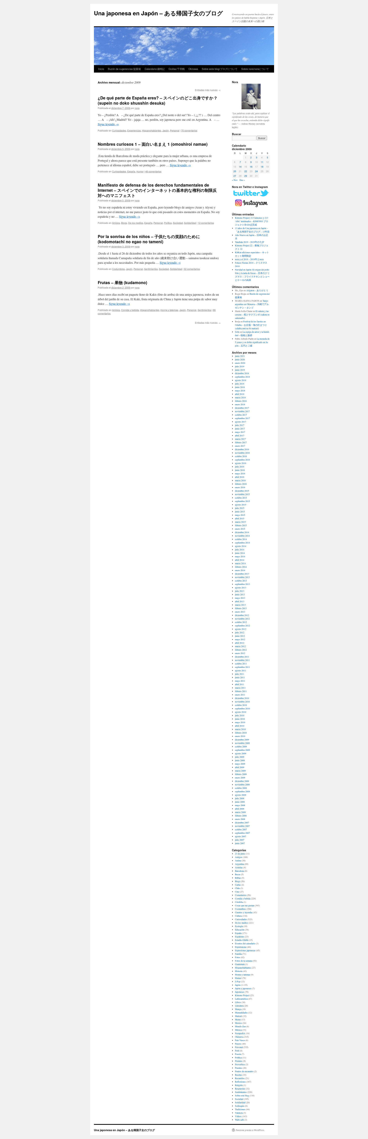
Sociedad (178, 222)
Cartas (238, 884)
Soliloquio (239, 1105)
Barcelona (239, 870)
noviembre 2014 (242, 535)
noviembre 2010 (242, 701)
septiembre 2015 (242, 501)
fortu (237, 331)
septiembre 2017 (242, 418)
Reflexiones (240, 1081)
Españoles (239, 936)
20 (234, 171)
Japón (165, 130)
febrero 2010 (241, 732)
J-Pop (237, 981)
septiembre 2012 (242, 625)
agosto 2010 (240, 711)
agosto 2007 (240, 836)
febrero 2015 (241, 525)
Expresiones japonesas (245, 950)
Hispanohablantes (151, 130)
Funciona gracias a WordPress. (250, 1130)
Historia (238, 971)
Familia (238, 953)
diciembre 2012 (242, 615)
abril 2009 (239, 767)
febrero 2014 (241, 566)
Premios (238, 1060)
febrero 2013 (241, 608)
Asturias (239, 867)
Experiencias (134, 130)
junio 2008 (240, 801)
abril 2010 (239, 725)
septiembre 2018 (242, 376)
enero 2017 (240, 445)
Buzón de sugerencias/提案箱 (124, 69)
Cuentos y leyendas (244, 912)
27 (234, 175)
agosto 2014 (240, 546)
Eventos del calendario (245, 943)
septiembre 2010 (242, 708)
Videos (238, 1116)
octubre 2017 (241, 414)
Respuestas (240, 1088)
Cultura (238, 915)
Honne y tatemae (169, 310)
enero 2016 (240, 487)
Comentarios (240, 895)
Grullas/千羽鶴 (176, 69)
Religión (239, 1085)
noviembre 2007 (242, 825)
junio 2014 (240, 552)
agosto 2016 (240, 463)
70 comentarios (189, 130)
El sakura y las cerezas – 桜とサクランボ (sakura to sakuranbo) (252, 314)
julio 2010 (239, 715)
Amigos (116, 222)
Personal (174, 130)
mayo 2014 (240, 556)
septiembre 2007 (242, 832)
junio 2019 (240, 369)
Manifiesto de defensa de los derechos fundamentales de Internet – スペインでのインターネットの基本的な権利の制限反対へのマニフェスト (157, 190)
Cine (237, 891)
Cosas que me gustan (244, 905)
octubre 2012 (241, 622)
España (131, 171)
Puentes (238, 1067)
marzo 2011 (240, 687)
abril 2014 (239, 559)
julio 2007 (239, 839)
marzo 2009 (240, 770)
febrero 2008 (241, 815)
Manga (238, 1009)
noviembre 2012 (242, 618)
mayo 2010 (240, 722)
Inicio (101, 69)
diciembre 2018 (242, 373)
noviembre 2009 (242, 742)
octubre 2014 (241, 539)
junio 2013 (240, 594)
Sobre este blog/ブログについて (219, 69)
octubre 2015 (241, 497)
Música (238, 1029)
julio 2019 (239, 366)
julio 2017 (239, 425)
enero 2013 (240, 611)
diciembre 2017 (242, 407)
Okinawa (193, 69)
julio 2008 (239, 798)
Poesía (238, 1053)
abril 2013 (239, 601)
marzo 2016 (240, 480)
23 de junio (240, 853)
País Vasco (240, 1040)
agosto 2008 (240, 794)
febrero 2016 (241, 483)
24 (256, 171)
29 (245, 175)
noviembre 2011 (242, 660)
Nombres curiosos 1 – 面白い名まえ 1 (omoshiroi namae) (153, 144)
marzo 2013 (240, 604)
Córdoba (239, 901)
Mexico (238, 1022)
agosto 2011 (240, 670)
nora (137, 108)
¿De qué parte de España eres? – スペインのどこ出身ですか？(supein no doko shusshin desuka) (158, 100)
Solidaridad (190, 222)
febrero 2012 (241, 649)
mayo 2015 (240, 514)
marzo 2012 (240, 646)
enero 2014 (240, 570)
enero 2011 (240, 694)
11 (262, 162)
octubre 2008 (241, 787)
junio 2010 (240, 718)
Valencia (239, 1112)
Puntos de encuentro (244, 1071)
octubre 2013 (241, 580)
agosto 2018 (240, 380)
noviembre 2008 (242, 784)
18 (262, 166)
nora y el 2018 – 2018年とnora (249, 259)
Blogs (124, 222)
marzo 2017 (240, 438)
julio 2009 (239, 756)
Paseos (238, 1043)
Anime (238, 860)
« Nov (235, 179)
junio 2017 (240, 428)
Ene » (242, 179)
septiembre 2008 (242, 791)
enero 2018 (240, 404)
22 (245, 171)
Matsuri (238, 1015)
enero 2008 (240, 819)
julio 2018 (239, 383)
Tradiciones (240, 1109)
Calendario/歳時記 (155, 69)
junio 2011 (240, 677)
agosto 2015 (240, 504)
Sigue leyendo (108, 124)
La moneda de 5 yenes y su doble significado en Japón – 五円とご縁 (252, 342)
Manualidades (241, 1012)
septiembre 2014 (242, 542)
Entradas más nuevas (207, 90)
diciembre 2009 (242, 739)
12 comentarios (206, 222)
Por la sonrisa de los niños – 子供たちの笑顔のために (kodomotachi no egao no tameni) (149, 238)
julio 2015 (239, 508)
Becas (237, 874)
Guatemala (240, 964)
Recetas (238, 1074)
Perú (237, 1050)
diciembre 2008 (242, 780)
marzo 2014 (240, 563)
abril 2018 (239, 393)
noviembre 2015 (242, 494)
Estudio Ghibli (241, 939)
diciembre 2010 (242, 698)
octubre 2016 (241, 456)
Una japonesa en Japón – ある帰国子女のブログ (158, 13)
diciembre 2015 (242, 490)
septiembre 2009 (242, 749)
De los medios (135, 222)
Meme (238, 1019)
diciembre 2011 (242, 656)
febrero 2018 (241, 400)
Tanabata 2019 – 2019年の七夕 (249, 241)
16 (251, 166)
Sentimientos (151, 268)
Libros (238, 1002)
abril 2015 (239, 518)
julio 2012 (239, 632)
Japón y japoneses (243, 988)
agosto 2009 (240, 753)
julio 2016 (239, 466)
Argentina (239, 863)
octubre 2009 (241, 746)
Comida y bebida (130, 310)
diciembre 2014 (242, 532)
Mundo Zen (240, 1026)
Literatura (239, 1005)
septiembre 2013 (242, 584)
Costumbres (118, 268)
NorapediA (240, 1033)
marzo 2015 (240, 521)
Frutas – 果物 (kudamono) (122, 282)
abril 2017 (239, 435)
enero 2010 (240, 736)
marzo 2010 (240, 729)
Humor (140, 171)
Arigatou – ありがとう (257, 290)
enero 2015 (240, 528)
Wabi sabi (239, 1119)
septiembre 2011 (242, 666)
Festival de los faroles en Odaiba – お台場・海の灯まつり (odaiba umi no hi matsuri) (251, 325)
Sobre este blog (242, 1095)
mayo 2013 (240, 597)
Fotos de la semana (243, 960)
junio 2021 (240, 355)
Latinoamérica (241, 998)
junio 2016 (240, 469)
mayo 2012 (240, 639)
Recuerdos (240, 1078)
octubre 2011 (241, 663)
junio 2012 (240, 635)
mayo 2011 (240, 680)
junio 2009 (240, 760)
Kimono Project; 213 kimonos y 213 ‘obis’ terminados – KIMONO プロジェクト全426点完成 (251, 221)
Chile (237, 888)
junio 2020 (240, 359)
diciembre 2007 (242, 822)
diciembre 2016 (242, 449)
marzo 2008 (240, 812)
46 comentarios (153, 171)
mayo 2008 (240, 805)
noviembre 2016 (242, 452)
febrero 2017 (241, 442)
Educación (239, 929)
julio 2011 (239, 673)
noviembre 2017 (242, 411)
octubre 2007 (241, 829)
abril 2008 (239, 808)
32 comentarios (192, 268)
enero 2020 (240, 362)
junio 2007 (240, 843)
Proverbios (240, 1064)
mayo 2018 (240, 390)
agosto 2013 (240, 587)
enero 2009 (240, 777)
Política (168, 222)
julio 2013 (239, 590)
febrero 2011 (241, 691)
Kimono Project (242, 995)
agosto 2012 (240, 628)
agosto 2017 (240, 421)
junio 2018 (240, 387)
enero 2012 (240, 653)
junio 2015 (240, 511)
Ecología (239, 926)
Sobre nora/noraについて (255, 69)
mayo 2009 (240, 763)
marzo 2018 (240, 397)
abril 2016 (239, 476)
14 (240, 166)
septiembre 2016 (242, 459)
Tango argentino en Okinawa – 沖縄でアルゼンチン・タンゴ (252, 304)
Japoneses (239, 991)
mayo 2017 (240, 431)
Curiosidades (119, 130)
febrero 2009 (241, 774)
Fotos (237, 957)
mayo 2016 (240, 473)
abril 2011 (239, 684)
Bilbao (238, 877)
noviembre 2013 (242, 577)
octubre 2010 (241, 704)
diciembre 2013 (242, 573)
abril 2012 (239, 642)
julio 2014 (239, 549)
